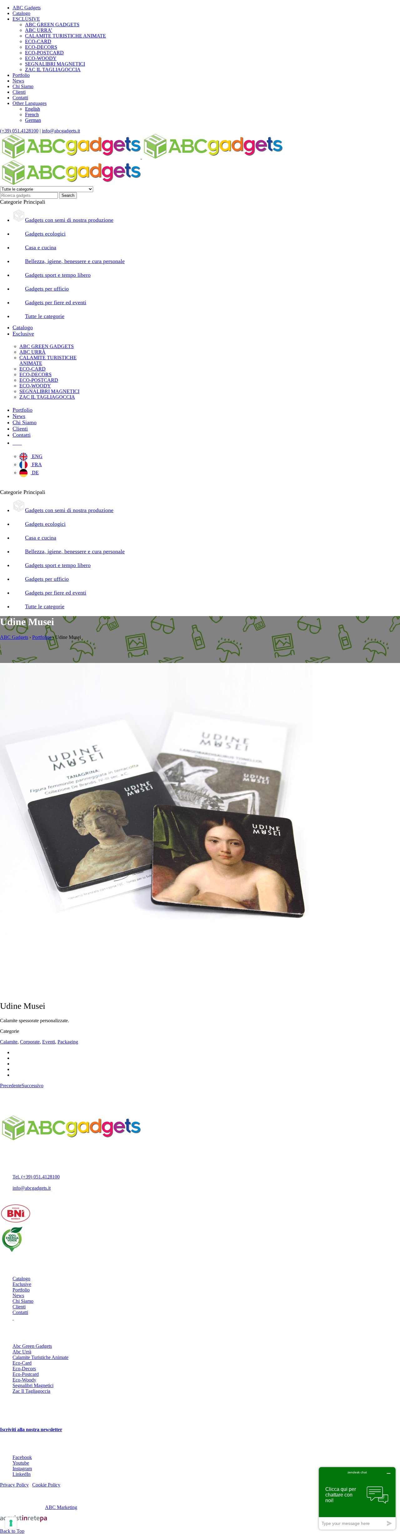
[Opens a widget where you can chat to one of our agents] (357, 1498)
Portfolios (41, 637)
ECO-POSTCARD (44, 52)
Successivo (32, 1085)
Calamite (9, 1041)
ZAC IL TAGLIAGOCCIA (53, 69)
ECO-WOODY (41, 58)
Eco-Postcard (25, 1374)
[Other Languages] (17, 443)
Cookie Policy (46, 1484)
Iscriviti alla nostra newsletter (31, 1429)
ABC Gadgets (26, 7)
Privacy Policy (14, 1484)
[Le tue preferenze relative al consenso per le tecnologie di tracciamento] (11, 1523)
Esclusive (21, 1284)
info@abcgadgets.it (61, 130)
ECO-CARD (38, 41)
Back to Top (12, 1531)
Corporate (30, 1041)
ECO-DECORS (41, 47)
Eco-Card (22, 1363)
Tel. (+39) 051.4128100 (36, 1176)
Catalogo (21, 13)
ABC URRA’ (38, 30)
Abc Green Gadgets (32, 1346)
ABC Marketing (61, 1507)
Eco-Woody (24, 1379)
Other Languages (29, 103)
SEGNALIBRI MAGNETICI (55, 64)
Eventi (48, 1041)
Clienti (19, 92)
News (18, 80)
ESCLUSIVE (26, 19)
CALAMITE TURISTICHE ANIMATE (65, 35)
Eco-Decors (24, 1368)
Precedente (11, 1085)
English (32, 109)
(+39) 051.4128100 (19, 130)
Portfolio (21, 75)
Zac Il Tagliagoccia (31, 1391)
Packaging (68, 1041)
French (32, 114)
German (33, 120)
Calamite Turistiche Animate (40, 1357)
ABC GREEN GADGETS (52, 24)
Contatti (20, 97)
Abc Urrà (21, 1351)
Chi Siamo (22, 86)
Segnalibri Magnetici (32, 1385)
